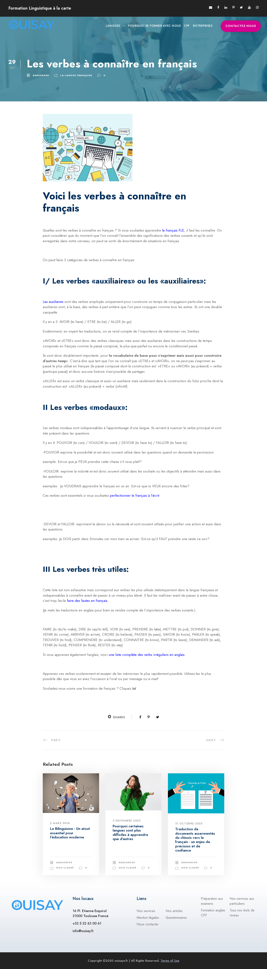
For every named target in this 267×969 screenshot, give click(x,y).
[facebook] (218, 7)
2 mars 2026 (60, 823)
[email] (210, 7)
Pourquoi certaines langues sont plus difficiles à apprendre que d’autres (130, 832)
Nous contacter (148, 924)
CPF (187, 26)
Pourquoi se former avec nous (154, 26)
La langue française (76, 75)
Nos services (146, 911)
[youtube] (249, 7)
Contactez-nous (240, 26)
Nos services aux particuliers (242, 901)
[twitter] (241, 7)
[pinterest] (233, 7)
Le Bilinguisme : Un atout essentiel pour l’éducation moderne (70, 833)
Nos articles (174, 911)
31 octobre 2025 (189, 823)
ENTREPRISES (203, 26)
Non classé (65, 867)
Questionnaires (176, 917)
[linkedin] (225, 7)
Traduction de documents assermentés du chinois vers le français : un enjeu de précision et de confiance (195, 840)
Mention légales (148, 917)
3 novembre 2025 (127, 821)
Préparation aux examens (212, 901)
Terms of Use (170, 960)
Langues (113, 26)
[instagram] (257, 7)
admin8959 (41, 75)
